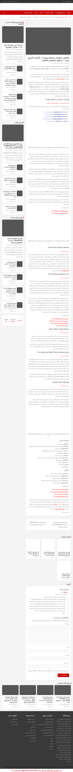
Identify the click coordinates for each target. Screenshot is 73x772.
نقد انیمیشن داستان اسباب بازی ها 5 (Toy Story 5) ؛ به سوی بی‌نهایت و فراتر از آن (10, 82)
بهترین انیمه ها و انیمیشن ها (45, 725)
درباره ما (9, 1)
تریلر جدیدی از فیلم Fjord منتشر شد (10, 207)
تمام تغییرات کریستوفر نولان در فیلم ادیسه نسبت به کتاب (10, 111)
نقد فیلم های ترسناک (48, 733)
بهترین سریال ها (49, 722)
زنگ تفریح (20, 320)
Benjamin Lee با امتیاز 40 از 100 (56, 114)
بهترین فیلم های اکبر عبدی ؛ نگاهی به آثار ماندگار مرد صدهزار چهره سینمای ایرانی (11, 699)
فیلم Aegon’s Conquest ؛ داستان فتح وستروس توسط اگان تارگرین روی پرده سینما (9, 97)
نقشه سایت (32, 738)
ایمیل (67, 655)
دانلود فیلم (15, 719)
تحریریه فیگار (57, 63)
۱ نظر (52, 63)
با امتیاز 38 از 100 (56, 117)
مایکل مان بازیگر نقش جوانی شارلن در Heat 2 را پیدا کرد (10, 180)
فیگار (68, 13)
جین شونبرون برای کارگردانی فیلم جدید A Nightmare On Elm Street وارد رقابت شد (13, 145)
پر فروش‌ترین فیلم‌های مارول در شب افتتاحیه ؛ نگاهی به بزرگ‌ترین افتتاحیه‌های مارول (28, 699)
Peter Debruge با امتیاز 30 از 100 (57, 121)
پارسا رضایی (49, 707)
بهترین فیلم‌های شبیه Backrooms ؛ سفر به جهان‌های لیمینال (15, 240)
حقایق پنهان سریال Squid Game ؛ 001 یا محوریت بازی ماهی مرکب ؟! (37, 523)
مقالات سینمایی (50, 13)
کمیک (40, 13)
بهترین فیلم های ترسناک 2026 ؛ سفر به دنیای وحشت (10, 264)
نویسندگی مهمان (60, 509)
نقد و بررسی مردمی (30, 735)
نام (68, 648)
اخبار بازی (33, 727)
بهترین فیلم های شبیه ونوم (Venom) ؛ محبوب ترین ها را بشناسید (48, 553)
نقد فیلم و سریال (6, 320)
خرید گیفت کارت (13, 722)
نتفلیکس (51, 746)
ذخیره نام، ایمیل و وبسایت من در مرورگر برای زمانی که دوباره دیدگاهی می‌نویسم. (47, 671)
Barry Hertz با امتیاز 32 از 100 (55, 119)
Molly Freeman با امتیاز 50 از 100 (56, 112)
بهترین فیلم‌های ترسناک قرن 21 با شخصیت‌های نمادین (9, 277)
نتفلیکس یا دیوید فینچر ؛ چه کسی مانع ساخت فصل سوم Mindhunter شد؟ (9, 194)
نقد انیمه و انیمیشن (30, 733)
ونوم (64, 512)
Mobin (65, 592)
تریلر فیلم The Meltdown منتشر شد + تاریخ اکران (10, 167)
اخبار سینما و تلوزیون (13, 320)
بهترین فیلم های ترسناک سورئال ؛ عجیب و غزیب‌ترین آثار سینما (10, 305)
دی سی (51, 744)
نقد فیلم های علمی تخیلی (47, 730)
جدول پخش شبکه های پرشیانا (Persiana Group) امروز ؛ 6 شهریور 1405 (63, 699)
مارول (52, 741)
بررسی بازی (32, 730)
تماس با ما (4, 1)
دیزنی (51, 738)
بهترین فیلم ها (49, 719)
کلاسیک (51, 749)
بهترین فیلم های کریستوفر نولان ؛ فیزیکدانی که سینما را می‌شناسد (46, 699)
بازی (36, 13)
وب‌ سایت (66, 663)
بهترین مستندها (49, 727)
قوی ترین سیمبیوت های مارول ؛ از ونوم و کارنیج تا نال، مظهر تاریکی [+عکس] (64, 553)
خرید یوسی (15, 725)
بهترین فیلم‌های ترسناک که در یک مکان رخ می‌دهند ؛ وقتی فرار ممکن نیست (9, 291)
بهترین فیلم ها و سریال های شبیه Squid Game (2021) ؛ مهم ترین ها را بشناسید (59, 524)
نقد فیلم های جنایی (48, 735)
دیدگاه (67, 624)
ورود (18, 1)
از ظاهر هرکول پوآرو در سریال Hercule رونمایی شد (10, 68)
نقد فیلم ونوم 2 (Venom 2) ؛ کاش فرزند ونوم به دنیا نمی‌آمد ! (33, 553)
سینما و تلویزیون (61, 13)
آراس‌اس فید (32, 741)
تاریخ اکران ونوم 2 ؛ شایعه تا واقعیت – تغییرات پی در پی (65, 575)
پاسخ (63, 613)
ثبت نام (14, 1)
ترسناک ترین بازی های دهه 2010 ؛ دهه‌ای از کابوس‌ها (13, 46)
